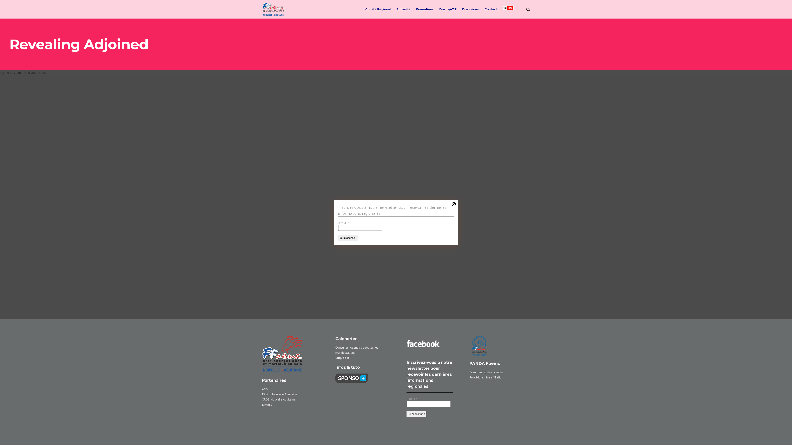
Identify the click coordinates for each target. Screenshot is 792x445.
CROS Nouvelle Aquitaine (278, 399)
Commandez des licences (486, 372)
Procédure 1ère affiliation (486, 377)
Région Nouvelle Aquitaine (279, 394)
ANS (265, 389)
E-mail (343, 223)
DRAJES (267, 404)
